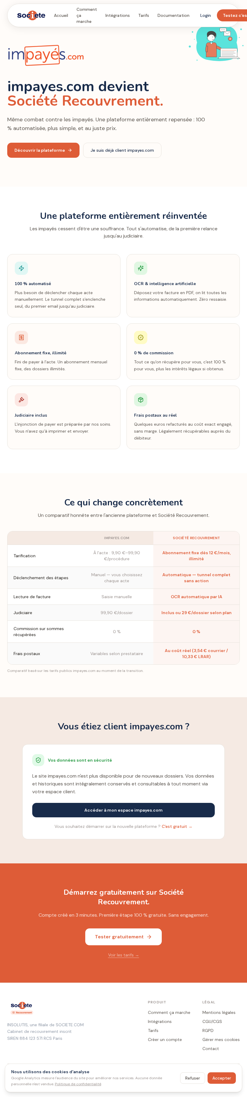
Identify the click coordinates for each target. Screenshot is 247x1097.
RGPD (208, 1030)
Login (205, 15)
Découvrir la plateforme (39, 150)
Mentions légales (219, 1012)
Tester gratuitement (119, 937)
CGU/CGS (212, 1021)
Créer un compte (165, 1039)
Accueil (61, 15)
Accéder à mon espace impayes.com (123, 810)
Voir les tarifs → (123, 955)
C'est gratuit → (177, 826)
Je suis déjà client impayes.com (122, 150)
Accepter (221, 1078)
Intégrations (117, 15)
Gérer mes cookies (221, 1039)
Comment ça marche (87, 15)
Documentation (173, 15)
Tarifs (143, 15)
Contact (210, 1048)
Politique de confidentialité (78, 1084)
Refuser (192, 1078)
